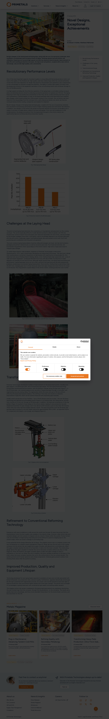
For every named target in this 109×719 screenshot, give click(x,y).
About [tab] (78, 347)
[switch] (45, 369)
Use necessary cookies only (54, 376)
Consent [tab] (30, 347)
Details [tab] (54, 347)
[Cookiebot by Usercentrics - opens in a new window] (82, 341)
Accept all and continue (77, 376)
